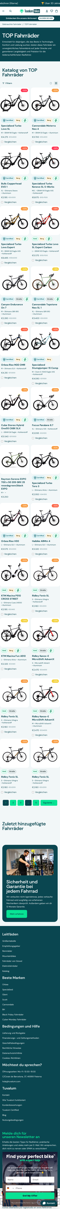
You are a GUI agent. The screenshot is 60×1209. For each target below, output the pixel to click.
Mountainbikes (9, 956)
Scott (4, 999)
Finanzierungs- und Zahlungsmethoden (20, 1038)
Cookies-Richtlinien (11, 1058)
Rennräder (7, 951)
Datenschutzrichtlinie (12, 1053)
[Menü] (3, 11)
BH (3, 1009)
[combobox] (10, 1188)
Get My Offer (30, 1195)
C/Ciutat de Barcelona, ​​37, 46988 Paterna (22, 1076)
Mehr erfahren (17, 914)
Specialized (7, 989)
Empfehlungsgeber (11, 946)
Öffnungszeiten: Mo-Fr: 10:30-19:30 (19, 1071)
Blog (4, 1115)
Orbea (5, 984)
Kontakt (5, 1095)
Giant (4, 994)
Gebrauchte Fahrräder (11, 24)
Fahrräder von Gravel (12, 961)
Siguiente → (49, 802)
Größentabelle (9, 941)
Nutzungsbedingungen (12, 1120)
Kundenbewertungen (12, 1105)
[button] (51, 11)
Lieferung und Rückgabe (13, 1033)
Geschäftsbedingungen (13, 1043)
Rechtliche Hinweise (11, 1048)
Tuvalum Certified (10, 1110)
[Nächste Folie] (54, 834)
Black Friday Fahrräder (12, 1014)
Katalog (5, 971)
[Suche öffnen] (10, 11)
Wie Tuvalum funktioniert (13, 1100)
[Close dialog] (54, 1155)
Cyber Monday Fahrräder (14, 1019)
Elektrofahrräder (10, 966)
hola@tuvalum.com (11, 1081)
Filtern (9, 83)
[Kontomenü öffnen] (47, 11)
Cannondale (8, 1004)
